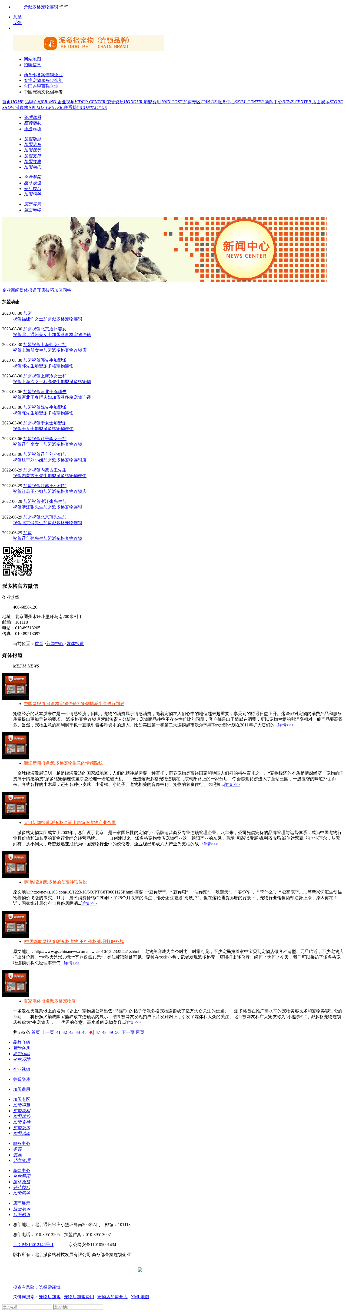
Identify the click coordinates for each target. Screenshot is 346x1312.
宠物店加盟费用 (79, 1296)
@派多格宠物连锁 (41, 7)
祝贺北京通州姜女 (49, 329)
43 (71, 1032)
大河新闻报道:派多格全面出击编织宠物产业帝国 (70, 822)
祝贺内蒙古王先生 (49, 470)
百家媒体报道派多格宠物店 (50, 1001)
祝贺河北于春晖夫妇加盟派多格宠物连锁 (52, 397)
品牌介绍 (41, 101)
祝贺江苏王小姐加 (49, 485)
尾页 (140, 1032)
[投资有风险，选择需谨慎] (45, 1282)
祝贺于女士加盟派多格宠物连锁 (43, 428)
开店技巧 (45, 290)
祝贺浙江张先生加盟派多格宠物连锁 (47, 507)
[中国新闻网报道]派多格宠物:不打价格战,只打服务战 (74, 941)
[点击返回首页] (88, 49)
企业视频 (82, 101)
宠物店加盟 (50, 1296)
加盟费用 (163, 101)
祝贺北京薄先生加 (49, 517)
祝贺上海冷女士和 (49, 376)
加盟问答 (62, 290)
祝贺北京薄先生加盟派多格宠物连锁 (47, 522)
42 (65, 1032)
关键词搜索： (26, 1296)
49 (111, 1032)
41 (58, 1032)
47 (98, 1032)
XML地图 (140, 1296)
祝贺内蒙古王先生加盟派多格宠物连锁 (49, 475)
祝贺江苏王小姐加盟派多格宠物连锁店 (49, 491)
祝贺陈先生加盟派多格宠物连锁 (43, 413)
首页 (13, 101)
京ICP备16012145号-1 (33, 1244)
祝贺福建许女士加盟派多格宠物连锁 (47, 319)
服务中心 (241, 101)
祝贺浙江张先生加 (49, 501)
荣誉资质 (125, 101)
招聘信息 (32, 64)
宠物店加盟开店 (112, 1296)
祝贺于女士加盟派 (49, 423)
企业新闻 (10, 290)
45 (84, 1032)
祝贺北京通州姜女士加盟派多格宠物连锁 (52, 334)
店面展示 (21, 1203)
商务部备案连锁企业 (43, 74)
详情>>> (286, 725)
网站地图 (32, 59)
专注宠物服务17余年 (43, 80)
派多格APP (39, 107)
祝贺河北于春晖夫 (49, 391)
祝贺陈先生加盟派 (49, 407)
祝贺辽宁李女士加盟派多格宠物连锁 (47, 444)
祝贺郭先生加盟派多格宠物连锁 (43, 366)
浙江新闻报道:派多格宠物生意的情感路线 (63, 763)
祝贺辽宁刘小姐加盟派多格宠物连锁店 (49, 460)
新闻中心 (288, 101)
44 (78, 1032)
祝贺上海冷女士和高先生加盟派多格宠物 (52, 381)
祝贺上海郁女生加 (49, 344)
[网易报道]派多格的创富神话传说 (55, 882)
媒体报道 (28, 290)
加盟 (27, 313)
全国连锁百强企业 (41, 86)
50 (117, 1032)
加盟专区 (200, 101)
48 (104, 1032)
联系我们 (85, 107)
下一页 (128, 1032)
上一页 (47, 1032)
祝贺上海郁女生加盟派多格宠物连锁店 (49, 350)
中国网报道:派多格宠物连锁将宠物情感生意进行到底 (74, 703)
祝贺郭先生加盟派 (49, 360)
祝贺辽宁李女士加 (49, 438)
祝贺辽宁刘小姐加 (49, 454)
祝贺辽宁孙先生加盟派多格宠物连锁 (47, 538)
